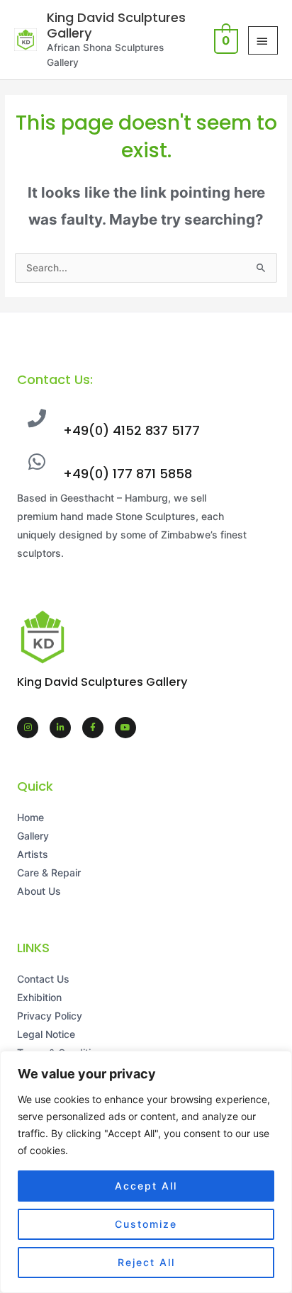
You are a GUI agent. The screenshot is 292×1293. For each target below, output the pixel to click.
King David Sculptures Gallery (116, 25)
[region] (146, 1172)
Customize (146, 1224)
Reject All (146, 1262)
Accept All (146, 1186)
